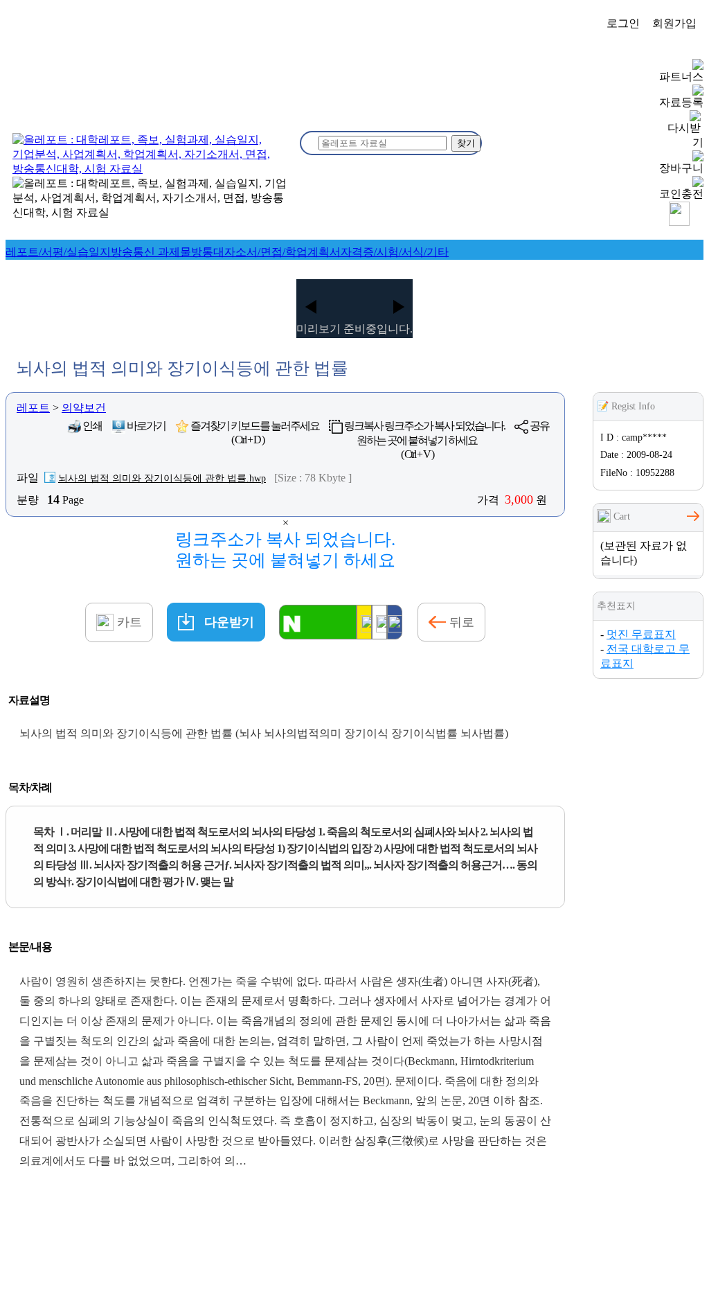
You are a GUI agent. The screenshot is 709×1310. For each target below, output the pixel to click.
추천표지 (616, 606)
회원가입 (674, 23)
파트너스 (681, 76)
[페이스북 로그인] (394, 622)
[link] (58, 252)
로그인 (623, 23)
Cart (620, 516)
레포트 (33, 408)
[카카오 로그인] (364, 622)
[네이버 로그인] (318, 622)
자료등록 (681, 102)
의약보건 (84, 408)
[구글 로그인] (379, 622)
